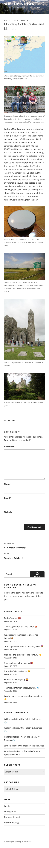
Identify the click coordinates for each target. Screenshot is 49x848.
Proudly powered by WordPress (17, 841)
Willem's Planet (22, 4)
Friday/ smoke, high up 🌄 (16, 679)
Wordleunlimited (12, 751)
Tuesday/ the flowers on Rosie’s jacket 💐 (23, 646)
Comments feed (12, 817)
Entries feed (10, 812)
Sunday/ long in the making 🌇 (18, 663)
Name (7, 484)
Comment (9, 447)
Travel (12, 421)
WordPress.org (11, 822)
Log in (7, 806)
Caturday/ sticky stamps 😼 (17, 671)
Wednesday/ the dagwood (31, 746)
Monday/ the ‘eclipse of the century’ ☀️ (22, 655)
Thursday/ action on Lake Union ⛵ (20, 626)
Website (8, 512)
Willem (24, 20)
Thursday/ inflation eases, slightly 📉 (21, 688)
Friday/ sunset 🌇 (12, 618)
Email (7, 498)
